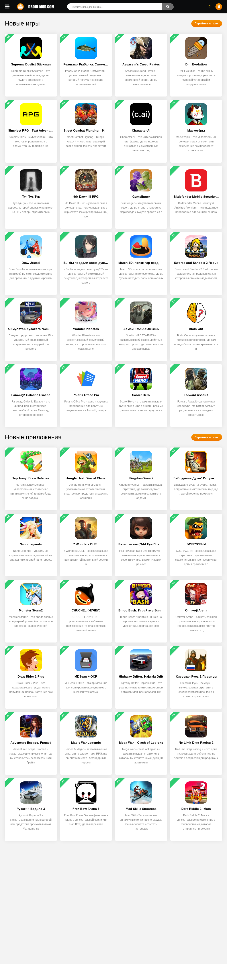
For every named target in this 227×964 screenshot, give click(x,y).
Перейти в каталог (207, 23)
